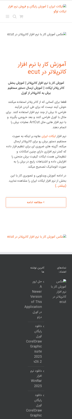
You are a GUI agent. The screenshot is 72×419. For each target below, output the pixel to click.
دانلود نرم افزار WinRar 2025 (36, 379)
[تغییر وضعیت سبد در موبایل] (21, 16)
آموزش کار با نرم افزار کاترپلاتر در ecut (42, 68)
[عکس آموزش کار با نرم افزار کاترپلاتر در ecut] (36, 236)
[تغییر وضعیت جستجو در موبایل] (15, 16)
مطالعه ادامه (34, 202)
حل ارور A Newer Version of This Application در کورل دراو (36, 299)
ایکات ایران (49, 136)
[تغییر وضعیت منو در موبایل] (8, 16)
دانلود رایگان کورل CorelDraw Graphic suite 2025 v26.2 (36, 344)
